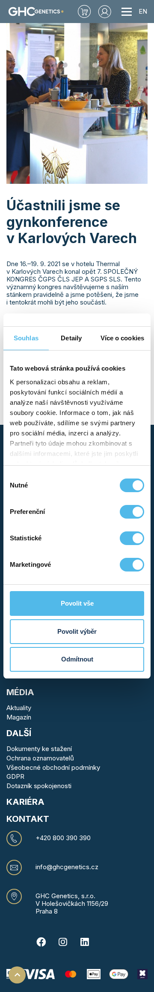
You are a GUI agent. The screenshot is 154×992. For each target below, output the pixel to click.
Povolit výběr (77, 631)
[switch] (132, 512)
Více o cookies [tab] (122, 338)
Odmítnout (77, 659)
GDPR (15, 776)
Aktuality (18, 708)
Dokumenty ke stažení (39, 749)
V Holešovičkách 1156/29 (72, 903)
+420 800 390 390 (63, 838)
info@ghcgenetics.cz (67, 867)
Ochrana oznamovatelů (40, 758)
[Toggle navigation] (126, 11)
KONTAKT (27, 819)
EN (143, 11)
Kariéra (25, 802)
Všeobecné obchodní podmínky (53, 767)
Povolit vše (77, 603)
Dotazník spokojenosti (38, 786)
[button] (105, 11)
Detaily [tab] (71, 338)
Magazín (18, 717)
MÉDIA (20, 692)
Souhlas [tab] (26, 338)
